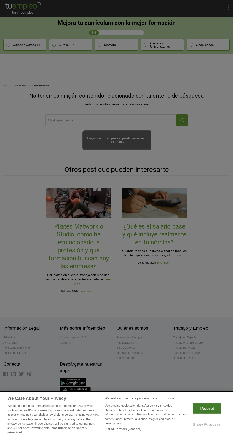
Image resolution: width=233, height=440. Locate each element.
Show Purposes (207, 424)
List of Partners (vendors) (123, 429)
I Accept (207, 408)
